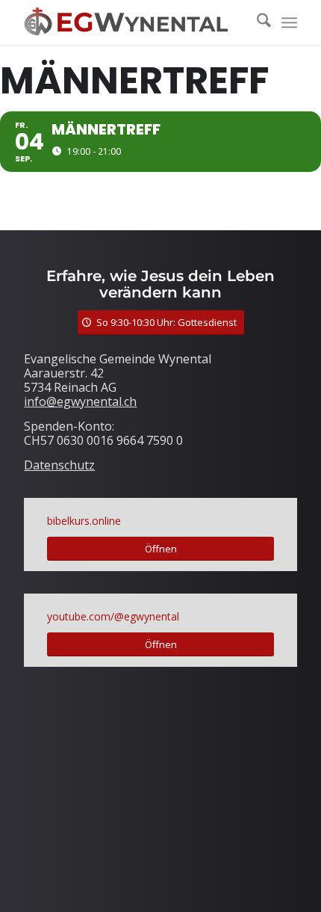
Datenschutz (59, 465)
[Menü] (289, 22)
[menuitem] (256, 22)
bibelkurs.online (84, 521)
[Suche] (256, 22)
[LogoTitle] (133, 22)
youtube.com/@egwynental (113, 616)
